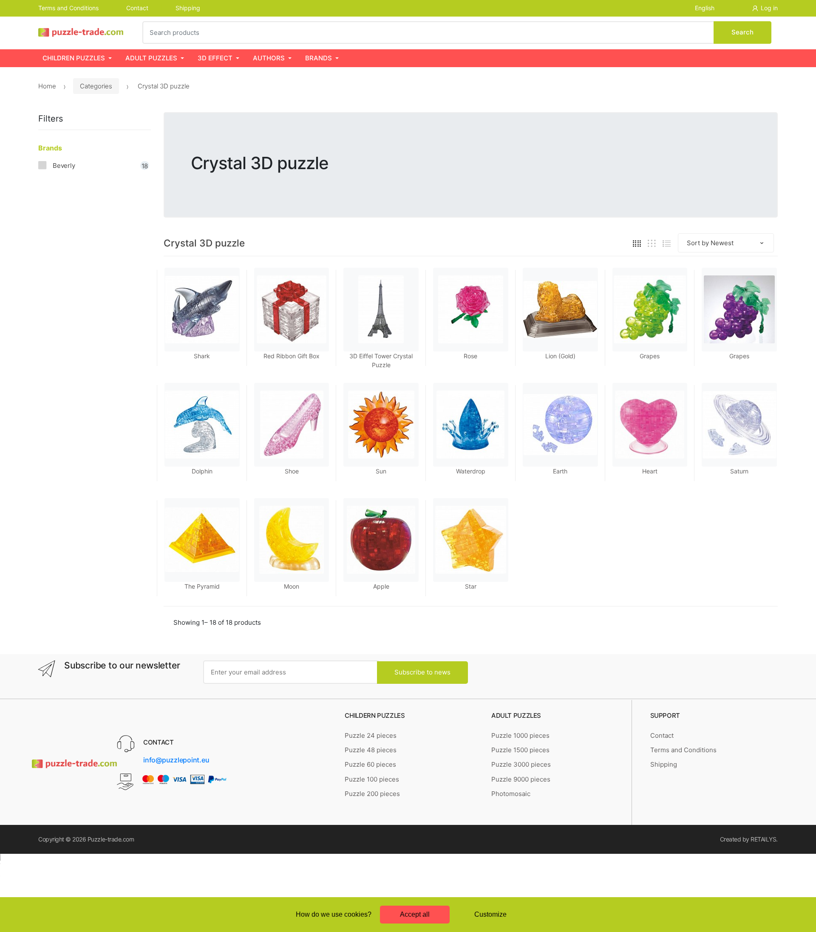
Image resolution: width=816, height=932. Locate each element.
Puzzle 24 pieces (371, 735)
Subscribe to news (422, 672)
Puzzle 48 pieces (371, 750)
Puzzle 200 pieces (372, 794)
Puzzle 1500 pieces (520, 750)
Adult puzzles (151, 58)
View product (560, 506)
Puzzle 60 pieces (370, 764)
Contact (137, 7)
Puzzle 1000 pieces (520, 735)
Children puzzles (73, 58)
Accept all (415, 914)
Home (47, 86)
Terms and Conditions (68, 7)
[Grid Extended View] (651, 243)
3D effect (215, 58)
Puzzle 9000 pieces (520, 779)
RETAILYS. (764, 839)
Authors (269, 58)
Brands (318, 58)
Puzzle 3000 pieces (521, 764)
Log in (769, 7)
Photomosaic (510, 794)
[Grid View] (636, 243)
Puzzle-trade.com (111, 839)
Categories (96, 86)
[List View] (666, 243)
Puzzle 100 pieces (372, 779)
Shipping (188, 7)
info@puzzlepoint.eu (176, 760)
